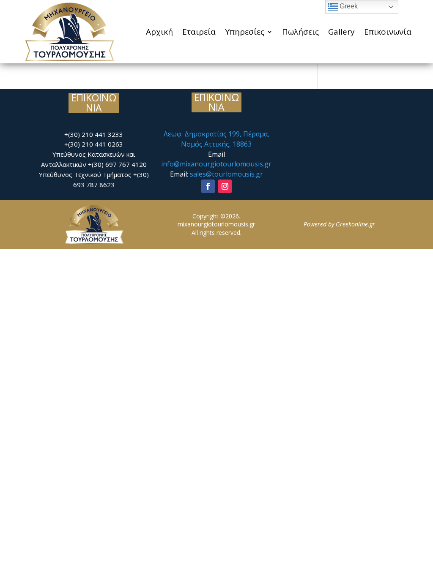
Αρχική (159, 31)
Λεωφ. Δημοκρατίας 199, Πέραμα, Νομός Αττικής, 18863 (216, 139)
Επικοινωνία (387, 31)
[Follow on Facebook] (208, 186)
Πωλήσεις (300, 31)
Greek (348, 6)
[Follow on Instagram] (225, 186)
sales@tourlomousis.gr (226, 174)
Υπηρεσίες (244, 31)
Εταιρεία (199, 31)
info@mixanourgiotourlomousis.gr (216, 164)
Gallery (341, 31)
